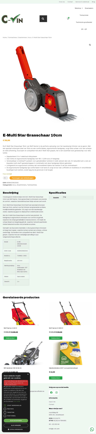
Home (5, 37)
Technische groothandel (84, 22)
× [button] (28, 374)
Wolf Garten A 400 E (10, 328)
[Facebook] (51, 392)
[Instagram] (56, 392)
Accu (29, 37)
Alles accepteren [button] (16, 420)
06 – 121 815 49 (54, 424)
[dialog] (16, 402)
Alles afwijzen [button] (16, 425)
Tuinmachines (12, 37)
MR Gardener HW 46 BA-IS (12, 368)
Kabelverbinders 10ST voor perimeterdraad (63, 368)
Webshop (78, 8)
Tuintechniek (84, 15)
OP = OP (84, 29)
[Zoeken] (43, 18)
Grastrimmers (22, 37)
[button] (90, 45)
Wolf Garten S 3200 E (56, 328)
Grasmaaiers (89, 8)
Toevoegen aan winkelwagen (22, 178)
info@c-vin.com (54, 429)
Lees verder (17, 401)
